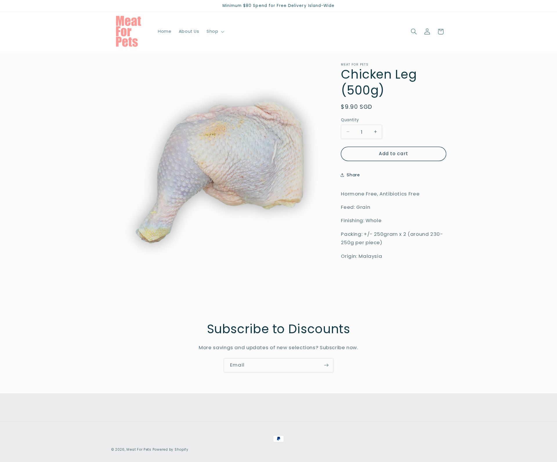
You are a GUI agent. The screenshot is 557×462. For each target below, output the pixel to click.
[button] (214, 31)
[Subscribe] (326, 365)
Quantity (350, 119)
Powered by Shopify (171, 449)
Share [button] (353, 175)
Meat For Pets (138, 449)
